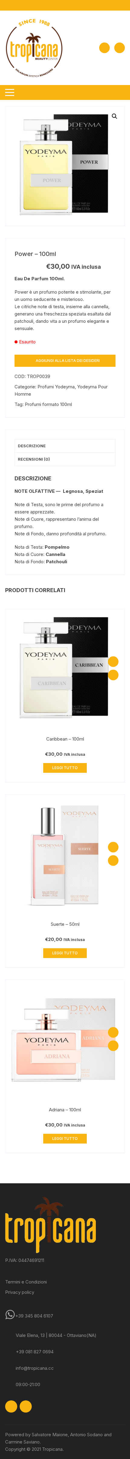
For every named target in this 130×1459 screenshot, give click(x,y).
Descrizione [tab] (32, 445)
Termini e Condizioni (26, 1282)
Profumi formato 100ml (48, 404)
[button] (114, 116)
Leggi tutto (65, 767)
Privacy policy (19, 1292)
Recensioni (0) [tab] (34, 459)
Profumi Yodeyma (56, 387)
